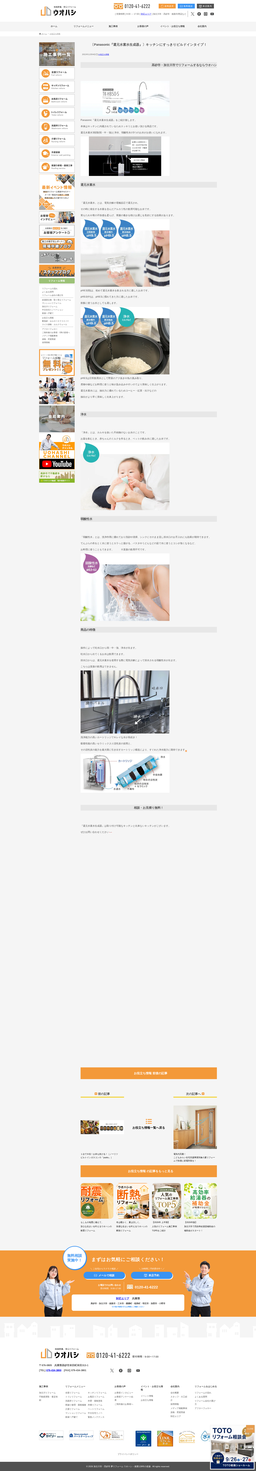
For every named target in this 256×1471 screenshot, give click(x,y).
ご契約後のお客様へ (124, 1404)
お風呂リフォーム (96, 1396)
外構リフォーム (95, 1405)
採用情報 (46, 342)
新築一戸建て (48, 313)
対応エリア (146, 14)
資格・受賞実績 (49, 339)
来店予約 (154, 1275)
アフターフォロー (49, 329)
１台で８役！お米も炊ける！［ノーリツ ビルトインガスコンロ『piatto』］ (100, 1155)
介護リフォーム (72, 1409)
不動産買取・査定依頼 (48, 1398)
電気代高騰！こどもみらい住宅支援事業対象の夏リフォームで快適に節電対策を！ (194, 1157)
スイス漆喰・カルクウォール (54, 325)
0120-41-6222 (146, 1287)
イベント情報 (147, 1396)
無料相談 (188, 6)
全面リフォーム (72, 1392)
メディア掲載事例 (49, 336)
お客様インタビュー (124, 1392)
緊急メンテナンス (96, 1417)
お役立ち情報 (103, 54)
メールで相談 (107, 1275)
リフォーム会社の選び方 (52, 295)
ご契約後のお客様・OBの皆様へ (56, 333)
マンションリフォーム (51, 303)
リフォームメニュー (84, 26)
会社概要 (175, 1392)
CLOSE (250, 1429)
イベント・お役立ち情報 (172, 26)
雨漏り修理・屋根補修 (75, 1405)
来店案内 (207, 6)
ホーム (54, 26)
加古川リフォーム (49, 307)
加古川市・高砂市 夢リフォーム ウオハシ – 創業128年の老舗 (122, 1466)
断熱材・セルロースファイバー (55, 321)
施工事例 (113, 26)
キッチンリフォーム (97, 1392)
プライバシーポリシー (128, 1454)
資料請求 (169, 6)
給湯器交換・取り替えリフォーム (56, 300)
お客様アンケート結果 (124, 1398)
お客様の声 (142, 26)
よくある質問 (48, 292)
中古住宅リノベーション (52, 310)
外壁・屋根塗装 (95, 1401)
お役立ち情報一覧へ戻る (148, 1127)
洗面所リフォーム (73, 1401)
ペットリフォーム (96, 1409)
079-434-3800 (53, 1370)
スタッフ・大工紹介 (179, 1398)
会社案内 (202, 26)
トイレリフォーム (73, 1396)
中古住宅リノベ (95, 1413)
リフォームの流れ (49, 289)
